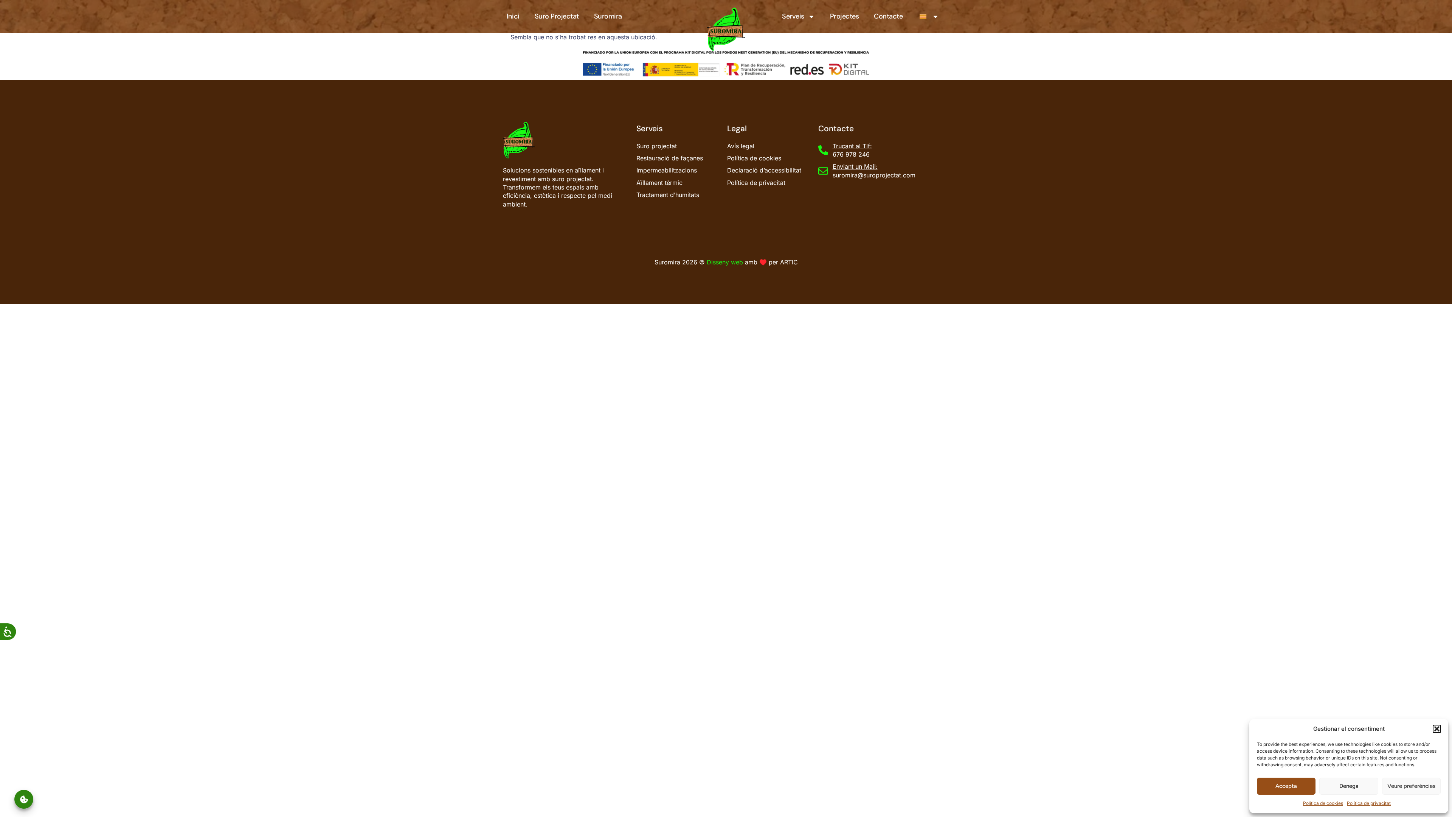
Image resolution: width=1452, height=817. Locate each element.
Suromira (608, 16)
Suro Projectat (557, 16)
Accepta (1286, 786)
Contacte (888, 16)
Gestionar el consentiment (23, 799)
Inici (513, 16)
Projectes (844, 16)
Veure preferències (1411, 786)
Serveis (793, 16)
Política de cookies (1323, 803)
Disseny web (725, 262)
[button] (1437, 729)
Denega (1349, 786)
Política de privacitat (1369, 803)
